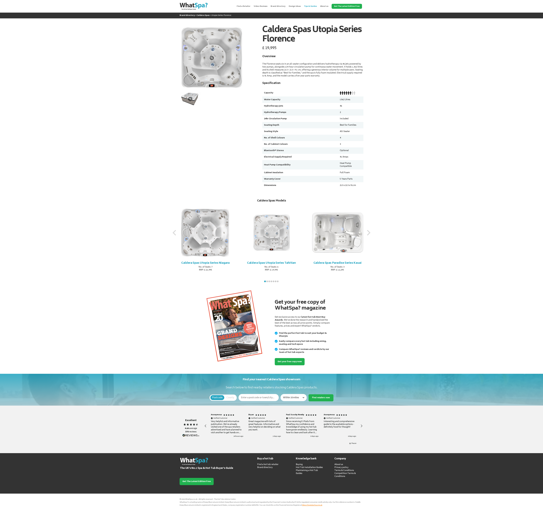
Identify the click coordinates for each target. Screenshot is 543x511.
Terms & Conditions (344, 470)
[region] (283, 426)
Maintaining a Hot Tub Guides (307, 472)
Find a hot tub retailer (267, 464)
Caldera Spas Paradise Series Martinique (337, 265)
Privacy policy (341, 467)
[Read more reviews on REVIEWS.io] (190, 435)
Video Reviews (260, 6)
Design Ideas (295, 6)
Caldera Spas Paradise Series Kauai (272, 263)
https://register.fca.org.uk (312, 505)
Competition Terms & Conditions (345, 475)
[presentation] (174, 233)
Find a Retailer (243, 6)
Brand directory (278, 6)
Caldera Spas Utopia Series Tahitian (205, 263)
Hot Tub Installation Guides (309, 467)
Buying (299, 464)
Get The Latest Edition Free (347, 6)
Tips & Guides (310, 6)
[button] (265, 281)
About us (324, 6)
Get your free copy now (290, 361)
